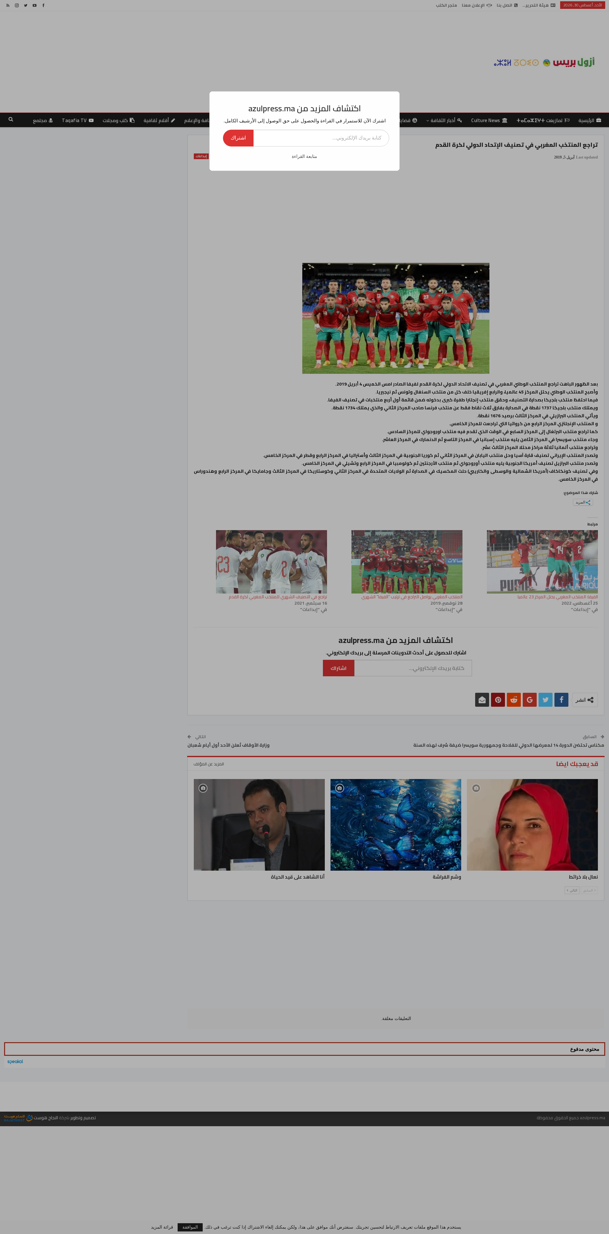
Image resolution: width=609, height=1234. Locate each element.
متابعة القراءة (304, 156)
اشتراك (238, 137)
